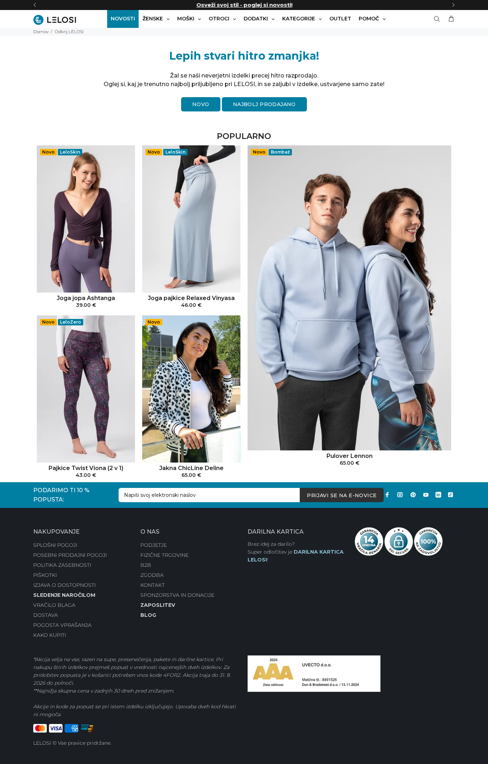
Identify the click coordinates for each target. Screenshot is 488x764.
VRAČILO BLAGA (54, 605)
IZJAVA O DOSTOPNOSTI (64, 585)
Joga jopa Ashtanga (86, 298)
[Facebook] (387, 494)
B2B (145, 565)
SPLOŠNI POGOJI (55, 545)
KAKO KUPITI (49, 635)
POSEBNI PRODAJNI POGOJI (70, 555)
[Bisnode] (314, 673)
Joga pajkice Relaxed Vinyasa (191, 298)
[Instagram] (400, 494)
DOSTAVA (45, 615)
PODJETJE (153, 545)
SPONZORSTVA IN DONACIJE (177, 595)
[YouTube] (425, 494)
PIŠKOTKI (45, 575)
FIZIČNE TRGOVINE (164, 555)
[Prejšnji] (35, 5)
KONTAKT (152, 585)
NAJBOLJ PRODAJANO (264, 104)
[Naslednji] (453, 5)
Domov (41, 31)
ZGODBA (152, 575)
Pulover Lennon (350, 456)
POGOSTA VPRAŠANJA (62, 625)
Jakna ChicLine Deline (191, 468)
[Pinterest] (413, 494)
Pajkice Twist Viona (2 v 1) (86, 468)
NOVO (200, 104)
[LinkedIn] (438, 494)
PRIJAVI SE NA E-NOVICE (342, 495)
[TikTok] (450, 494)
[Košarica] (450, 19)
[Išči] (438, 19)
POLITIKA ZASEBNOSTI (62, 565)
